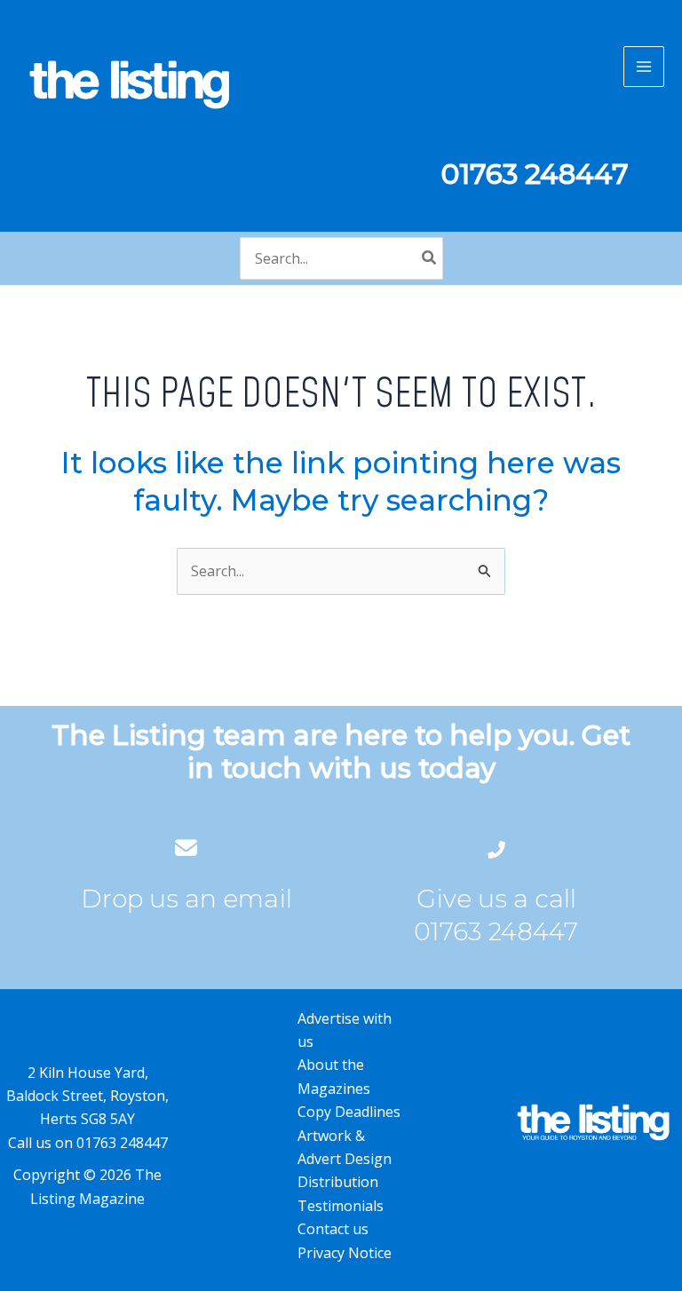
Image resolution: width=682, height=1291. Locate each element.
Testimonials (340, 1206)
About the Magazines (333, 1076)
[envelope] (186, 847)
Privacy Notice (344, 1253)
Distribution (337, 1182)
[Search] (429, 258)
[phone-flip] (496, 847)
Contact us (333, 1229)
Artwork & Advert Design (344, 1147)
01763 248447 (496, 931)
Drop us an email (186, 898)
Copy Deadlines (348, 1111)
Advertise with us (344, 1030)
